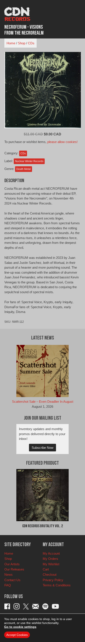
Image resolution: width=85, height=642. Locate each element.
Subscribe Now (42, 447)
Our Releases (14, 569)
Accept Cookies (17, 635)
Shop (21, 43)
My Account (51, 553)
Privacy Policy (53, 580)
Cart (46, 569)
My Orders (50, 559)
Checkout (49, 574)
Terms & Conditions (57, 585)
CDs (31, 43)
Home (11, 43)
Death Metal (23, 169)
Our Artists (12, 564)
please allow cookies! (62, 142)
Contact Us (12, 580)
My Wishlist (51, 564)
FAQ (7, 585)
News (8, 574)
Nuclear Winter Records (29, 161)
